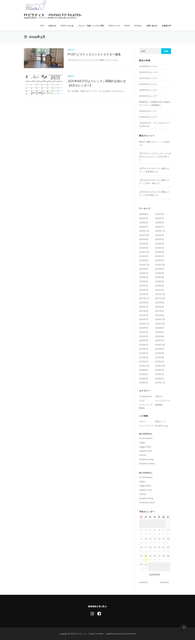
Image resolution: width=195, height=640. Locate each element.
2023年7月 (143, 273)
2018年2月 (143, 382)
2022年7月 (143, 290)
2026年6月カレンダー (148, 84)
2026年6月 (143, 218)
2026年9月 (164, 582)
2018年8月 (143, 370)
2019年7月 (143, 353)
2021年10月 (160, 298)
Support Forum (145, 451)
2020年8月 (159, 328)
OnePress (110, 633)
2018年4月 (143, 378)
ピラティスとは (66, 26)
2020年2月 (159, 340)
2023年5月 (143, 277)
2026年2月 (143, 226)
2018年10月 (160, 365)
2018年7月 (159, 370)
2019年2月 (159, 361)
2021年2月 (159, 315)
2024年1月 (159, 260)
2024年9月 (159, 252)
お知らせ (52, 26)
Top (42, 26)
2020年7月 (143, 332)
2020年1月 (143, 344)
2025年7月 (159, 239)
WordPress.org (161, 425)
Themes (142, 455)
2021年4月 (159, 311)
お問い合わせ (151, 26)
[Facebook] (99, 613)
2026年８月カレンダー (148, 72)
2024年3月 (159, 256)
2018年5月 (159, 374)
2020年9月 (143, 328)
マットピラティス (162, 400)
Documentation (146, 438)
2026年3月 (159, 222)
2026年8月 (143, 214)
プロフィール (114, 26)
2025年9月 (159, 235)
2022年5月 (159, 290)
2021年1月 (143, 319)
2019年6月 (159, 353)
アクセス (138, 26)
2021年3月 (143, 315)
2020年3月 (143, 340)
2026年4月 (143, 222)
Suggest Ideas (145, 446)
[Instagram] (92, 613)
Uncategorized (145, 396)
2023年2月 (159, 281)
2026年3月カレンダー (148, 111)
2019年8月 (159, 349)
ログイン (143, 421)
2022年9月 (143, 285)
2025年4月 (143, 247)
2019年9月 (143, 349)
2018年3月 (159, 378)
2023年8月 (159, 269)
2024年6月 (143, 256)
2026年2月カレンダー (148, 117)
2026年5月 (159, 218)
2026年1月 (159, 226)
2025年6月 (143, 243)
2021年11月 (144, 298)
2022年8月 (159, 285)
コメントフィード (146, 425)
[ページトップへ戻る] (183, 627)
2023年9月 (143, 269)
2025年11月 (160, 231)
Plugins (142, 442)
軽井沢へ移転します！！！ (150, 141)
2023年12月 (144, 264)
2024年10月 (144, 252)
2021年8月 (159, 302)
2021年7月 (143, 306)
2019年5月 (143, 357)
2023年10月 (160, 264)
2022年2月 (143, 294)
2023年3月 (143, 281)
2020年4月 (159, 336)
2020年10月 (160, 323)
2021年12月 (160, 294)
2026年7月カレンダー (148, 78)
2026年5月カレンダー (148, 90)
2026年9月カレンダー (148, 66)
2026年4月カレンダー (148, 96)
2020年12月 (160, 319)
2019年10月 (160, 344)
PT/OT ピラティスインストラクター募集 (94, 54)
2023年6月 (159, 273)
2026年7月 (159, 214)
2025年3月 (159, 247)
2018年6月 (143, 374)
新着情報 (158, 404)
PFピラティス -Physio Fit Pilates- (53, 15)
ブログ (127, 26)
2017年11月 (160, 382)
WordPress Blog (146, 459)
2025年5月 (159, 243)
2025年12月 (144, 231)
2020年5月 (143, 336)
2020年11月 (144, 323)
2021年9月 (143, 302)
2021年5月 (143, 311)
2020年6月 (159, 332)
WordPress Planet (147, 463)
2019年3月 (143, 361)
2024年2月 (143, 260)
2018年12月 (144, 365)
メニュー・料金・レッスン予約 (91, 26)
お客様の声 (166, 26)
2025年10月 (144, 235)
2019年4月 (159, 357)
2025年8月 (143, 239)
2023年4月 (159, 277)
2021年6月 (159, 306)
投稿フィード (160, 421)
